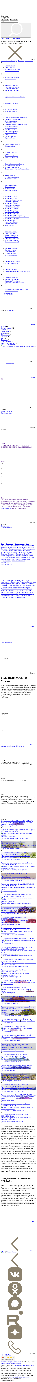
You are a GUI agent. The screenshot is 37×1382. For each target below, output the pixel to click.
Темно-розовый (12, 506)
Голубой (14, 499)
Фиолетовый (21, 506)
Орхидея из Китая (22, 554)
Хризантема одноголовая (11, 561)
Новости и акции (6, 328)
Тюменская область (11, 255)
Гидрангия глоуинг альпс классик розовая (14, 966)
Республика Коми (10, 210)
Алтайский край (10, 66)
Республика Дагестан (11, 203)
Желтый (19, 499)
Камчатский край (10, 123)
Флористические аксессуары (25, 557)
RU (2, 379)
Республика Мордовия (12, 213)
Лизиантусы (5, 547)
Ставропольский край (12, 242)
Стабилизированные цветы (24, 555)
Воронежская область (11, 90)
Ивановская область (11, 109)
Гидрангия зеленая (7, 943)
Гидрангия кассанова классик (10, 848)
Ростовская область (11, 223)
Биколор (8, 499)
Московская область (11, 156)
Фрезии (3, 559)
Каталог (3, 326)
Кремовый (19, 501)
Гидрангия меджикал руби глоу (11, 924)
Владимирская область (12, 85)
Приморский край (10, 188)
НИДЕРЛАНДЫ (6, 447)
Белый (3, 499)
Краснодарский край (11, 131)
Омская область (10, 175)
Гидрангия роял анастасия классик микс (14, 913)
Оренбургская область (12, 177)
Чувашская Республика (12, 281)
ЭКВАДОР (29, 447)
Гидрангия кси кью (7, 1022)
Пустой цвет (21, 503)
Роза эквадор (15, 545)
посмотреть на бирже (8, 824)
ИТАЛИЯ (13, 445)
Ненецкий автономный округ (14, 164)
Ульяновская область (11, 263)
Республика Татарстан (12, 218)
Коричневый (5, 501)
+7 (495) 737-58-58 (7, 294)
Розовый (29, 503)
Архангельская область (12, 69)
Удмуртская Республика (12, 261)
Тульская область (10, 253)
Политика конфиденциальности (11, 1362)
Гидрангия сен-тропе (7, 1100)
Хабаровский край (11, 269)
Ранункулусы (10, 555)
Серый (14, 505)
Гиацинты (26, 550)
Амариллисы (23, 547)
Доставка (4, 333)
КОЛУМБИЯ (26, 445)
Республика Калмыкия (12, 207)
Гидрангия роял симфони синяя (11, 1061)
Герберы (20, 550)
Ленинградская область (12, 144)
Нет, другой (13, 19)
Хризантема (10, 559)
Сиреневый (25, 505)
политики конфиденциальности (18, 1377)
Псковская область (11, 190)
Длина (3, 461)
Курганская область (11, 136)
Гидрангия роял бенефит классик (11, 859)
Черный (28, 506)
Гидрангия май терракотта (9, 1003)
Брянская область (10, 79)
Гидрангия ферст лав (7, 1031)
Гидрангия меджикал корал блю (11, 977)
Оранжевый (31, 501)
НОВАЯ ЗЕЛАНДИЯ (19, 447)
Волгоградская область (12, 87)
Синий (19, 505)
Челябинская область (11, 277)
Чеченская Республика (12, 279)
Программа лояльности (8, 343)
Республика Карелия (11, 208)
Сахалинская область (11, 237)
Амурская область (10, 67)
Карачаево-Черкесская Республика (16, 124)
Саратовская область (11, 235)
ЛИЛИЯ (8, 38)
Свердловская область (12, 238)
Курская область (10, 138)
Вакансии (4, 340)
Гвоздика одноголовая (10, 550)
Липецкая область (10, 146)
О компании (5, 331)
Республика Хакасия (11, 222)
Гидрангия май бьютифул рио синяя (12, 1051)
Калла (34, 545)
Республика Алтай (11, 198)
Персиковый (5, 503)
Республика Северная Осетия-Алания (17, 217)
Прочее (3, 555)
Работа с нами (5, 335)
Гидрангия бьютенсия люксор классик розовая (16, 903)
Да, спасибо (5, 19)
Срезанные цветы (6, 527)
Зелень (19, 552)
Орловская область (11, 179)
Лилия (24, 552)
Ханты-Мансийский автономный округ (17, 271)
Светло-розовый (6, 505)
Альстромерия (14, 547)
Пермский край (10, 187)
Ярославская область (11, 291)
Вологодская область (11, 88)
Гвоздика (4, 549)
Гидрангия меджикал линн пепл (11, 880)
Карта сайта (17, 1363)
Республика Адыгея (11, 196)
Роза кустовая (15, 38)
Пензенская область (11, 185)
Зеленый (25, 499)
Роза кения (9, 544)
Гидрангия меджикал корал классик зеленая (15, 838)
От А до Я (13, 746)
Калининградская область (13, 119)
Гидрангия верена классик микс (11, 1080)
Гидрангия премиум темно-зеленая (12, 1121)
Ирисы (29, 545)
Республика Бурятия (11, 201)
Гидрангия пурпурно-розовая (10, 1040)
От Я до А (20, 746)
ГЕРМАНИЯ (5, 445)
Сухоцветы (4, 557)
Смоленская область (11, 240)
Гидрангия (23, 545)
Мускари (29, 552)
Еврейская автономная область (15, 97)
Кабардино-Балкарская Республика (16, 117)
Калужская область (11, 121)
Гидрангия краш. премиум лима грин (13, 1110)
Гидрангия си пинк (7, 984)
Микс (25, 501)
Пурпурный (13, 503)
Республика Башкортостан (13, 200)
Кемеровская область (11, 126)
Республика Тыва (10, 220)
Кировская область (11, 128)
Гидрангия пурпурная (8, 992)
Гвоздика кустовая (29, 549)
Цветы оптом (5, 526)
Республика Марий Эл (12, 212)
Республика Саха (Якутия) (13, 215)
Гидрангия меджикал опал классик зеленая (15, 1015)
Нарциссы (4, 554)
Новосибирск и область (25, 61)
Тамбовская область (11, 248)
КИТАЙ (19, 445)
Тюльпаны (12, 557)
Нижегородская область (12, 165)
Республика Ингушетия (12, 205)
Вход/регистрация (19, 346)
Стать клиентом (6, 341)
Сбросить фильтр (6, 508)
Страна (3, 443)
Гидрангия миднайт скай (9, 826)
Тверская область (10, 250)
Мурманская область (11, 157)
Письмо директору (7, 1363)
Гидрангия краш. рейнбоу (9, 891)
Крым (6, 134)
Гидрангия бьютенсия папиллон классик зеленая (16, 955)
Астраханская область (12, 71)
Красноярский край (11, 133)
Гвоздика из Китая (15, 549)
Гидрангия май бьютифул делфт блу (12, 1091)
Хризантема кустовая (23, 559)
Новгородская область (12, 167)
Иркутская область (11, 111)
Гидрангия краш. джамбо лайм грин (12, 934)
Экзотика (22, 561)
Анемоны (31, 547)
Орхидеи (11, 554)
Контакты (4, 330)
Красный (12, 501)
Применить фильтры (19, 508)
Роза (2, 544)
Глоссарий (4, 336)
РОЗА (3, 38)
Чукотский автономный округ (14, 283)
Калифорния (10, 310)
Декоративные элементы (9, 552)
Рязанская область (10, 225)
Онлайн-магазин (30, 346)
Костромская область (11, 129)
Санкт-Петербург (11, 61)
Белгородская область (12, 77)
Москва (3, 61)
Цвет (2, 498)
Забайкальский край (11, 103)
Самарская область (11, 232)
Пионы (30, 554)
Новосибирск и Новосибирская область (17, 169)
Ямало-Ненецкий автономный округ (16, 289)
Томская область (10, 251)
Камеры (32, 324)
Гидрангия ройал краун (8, 1070)
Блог (2, 338)
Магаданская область (11, 152)
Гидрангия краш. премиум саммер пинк (14, 870)
